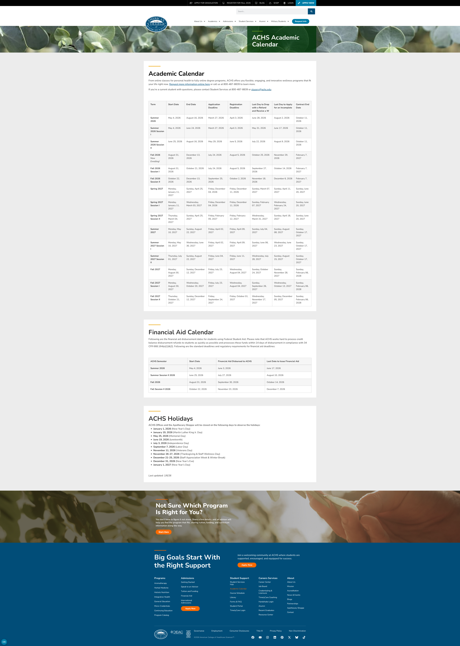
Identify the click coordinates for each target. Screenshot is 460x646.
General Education (162, 601)
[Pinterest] (282, 637)
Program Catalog (161, 615)
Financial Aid (186, 596)
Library (233, 597)
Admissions (228, 21)
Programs (159, 578)
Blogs (289, 599)
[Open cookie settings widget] (4, 642)
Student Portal (236, 606)
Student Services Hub (237, 583)
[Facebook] (252, 637)
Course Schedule (237, 593)
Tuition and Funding (189, 591)
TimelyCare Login (237, 610)
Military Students (278, 21)
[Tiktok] (304, 637)
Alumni (262, 21)
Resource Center (266, 614)
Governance (199, 631)
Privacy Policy (276, 631)
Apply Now (190, 608)
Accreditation (293, 590)
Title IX (259, 631)
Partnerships (292, 603)
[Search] (311, 11)
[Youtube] (260, 637)
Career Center (265, 582)
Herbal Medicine (161, 587)
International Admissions (186, 601)
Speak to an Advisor (189, 586)
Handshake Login (266, 601)
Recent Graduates (266, 610)
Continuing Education (163, 610)
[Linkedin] (274, 637)
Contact (290, 612)
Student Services (246, 21)
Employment (216, 631)
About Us (198, 21)
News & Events (293, 595)
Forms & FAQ (236, 601)
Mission (290, 586)
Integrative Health (162, 597)
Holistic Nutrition (161, 592)
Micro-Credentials (162, 606)
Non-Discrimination (297, 631)
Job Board (263, 586)
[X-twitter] (289, 637)
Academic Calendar (238, 588)
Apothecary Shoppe (295, 608)
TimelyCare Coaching (268, 597)
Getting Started (188, 582)
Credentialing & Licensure (265, 591)
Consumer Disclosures (239, 631)
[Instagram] (267, 637)
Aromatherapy (160, 583)
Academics (212, 21)
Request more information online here (189, 84)
